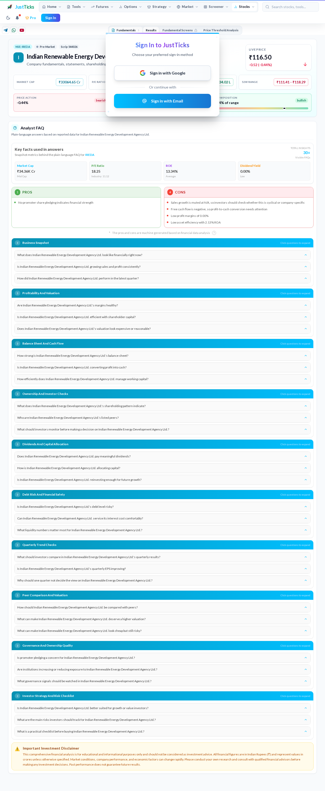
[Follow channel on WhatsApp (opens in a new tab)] (13, 30)
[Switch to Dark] (8, 18)
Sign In (50, 18)
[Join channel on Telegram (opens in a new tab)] (5, 30)
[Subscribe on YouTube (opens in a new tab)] (21, 30)
